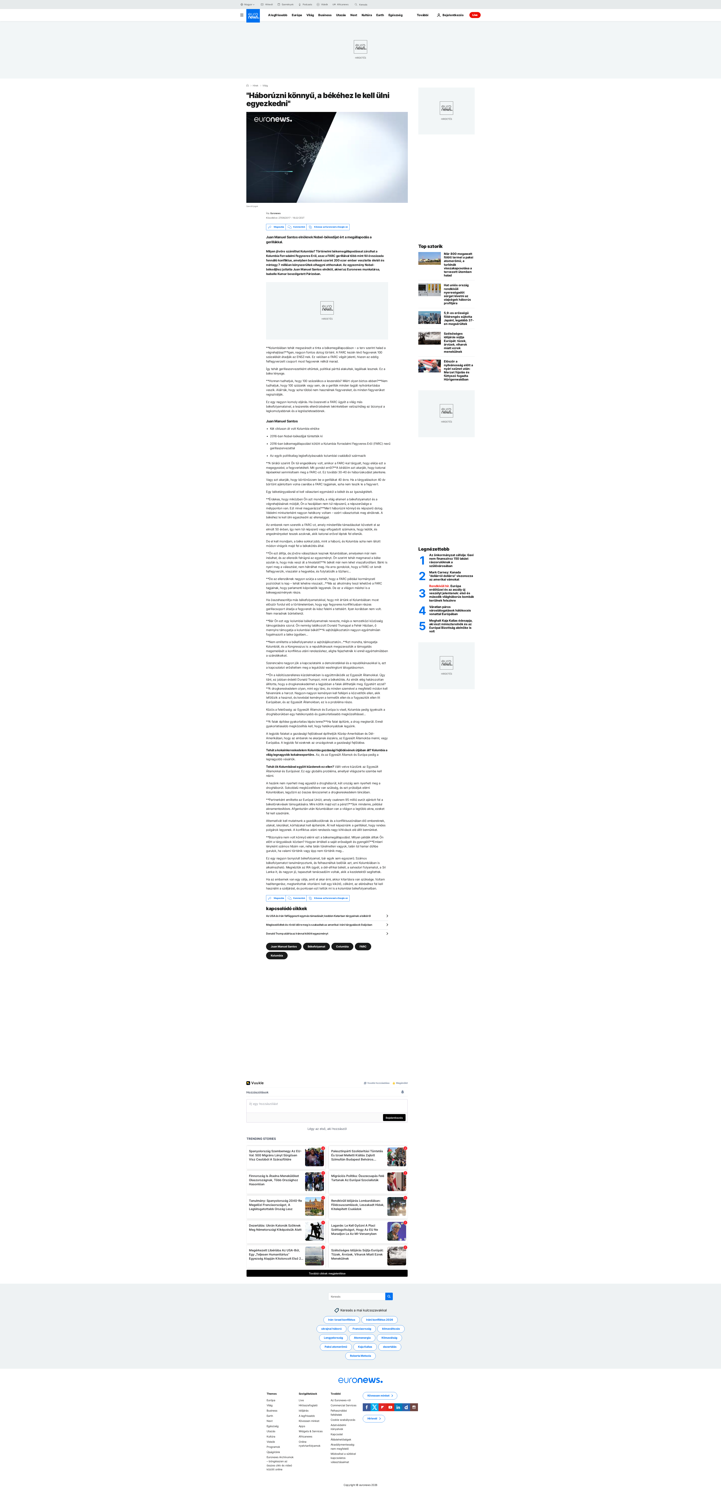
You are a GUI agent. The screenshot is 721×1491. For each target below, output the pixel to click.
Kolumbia (277, 955)
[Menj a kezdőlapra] (253, 16)
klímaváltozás (391, 1328)
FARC (363, 946)
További (336, 1393)
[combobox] (375, 5)
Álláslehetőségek (341, 1439)
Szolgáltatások (308, 1393)
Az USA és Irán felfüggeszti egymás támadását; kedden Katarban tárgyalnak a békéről (318, 915)
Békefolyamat (316, 946)
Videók (271, 1441)
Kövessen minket (309, 1420)
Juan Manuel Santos (284, 946)
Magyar (248, 4)
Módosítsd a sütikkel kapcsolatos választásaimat (343, 1457)
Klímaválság (389, 1337)
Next (353, 15)
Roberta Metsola (360, 1355)
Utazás (341, 15)
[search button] (356, 5)
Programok (273, 1446)
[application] (327, 157)
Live (475, 15)
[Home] (247, 85)
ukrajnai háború (331, 1328)
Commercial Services (343, 1405)
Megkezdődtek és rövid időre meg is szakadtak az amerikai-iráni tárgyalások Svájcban (319, 924)
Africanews (305, 1436)
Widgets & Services (311, 1431)
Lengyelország (333, 1337)
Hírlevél (372, 1418)
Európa (297, 15)
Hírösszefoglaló (308, 1405)
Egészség (395, 15)
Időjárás (303, 1410)
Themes (272, 1393)
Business (324, 15)
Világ (310, 15)
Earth (380, 15)
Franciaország (362, 1328)
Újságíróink (273, 1451)
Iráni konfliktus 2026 (379, 1319)
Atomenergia (362, 1337)
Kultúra (367, 15)
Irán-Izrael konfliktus (341, 1319)
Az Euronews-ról (341, 1400)
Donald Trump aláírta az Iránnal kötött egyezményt (297, 933)
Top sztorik (430, 246)
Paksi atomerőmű (336, 1346)
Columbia (342, 946)
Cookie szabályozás (343, 1419)
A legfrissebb (277, 15)
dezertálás (390, 1346)
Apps (302, 1426)
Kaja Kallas (365, 1346)
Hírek (255, 86)
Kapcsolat (337, 1434)
